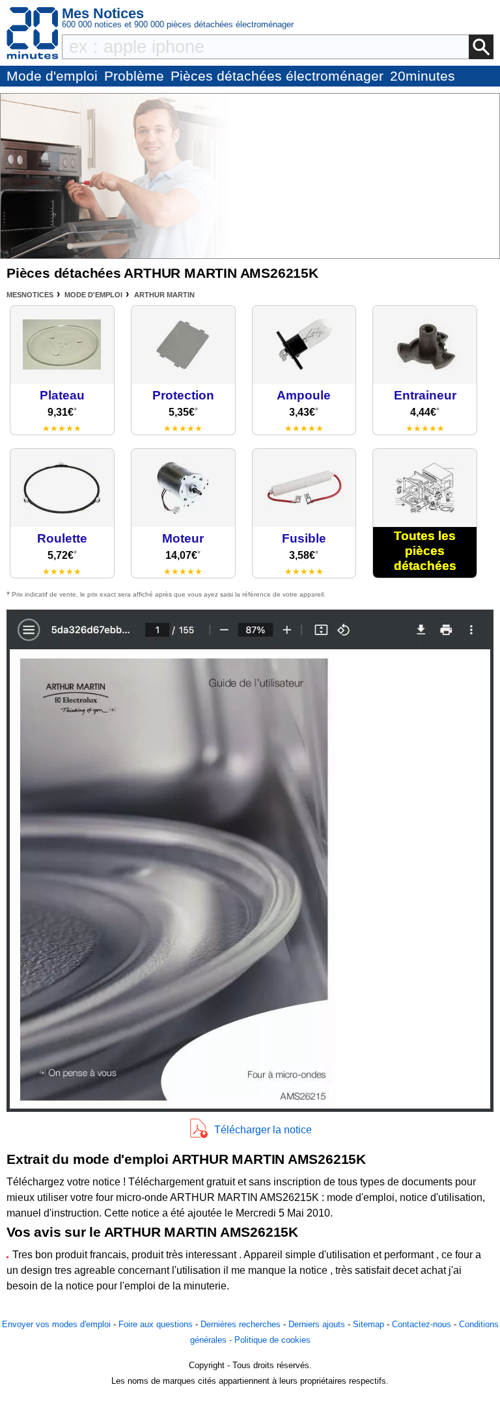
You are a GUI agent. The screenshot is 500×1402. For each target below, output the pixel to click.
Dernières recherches (241, 1324)
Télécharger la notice (263, 1129)
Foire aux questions (155, 1324)
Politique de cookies (272, 1340)
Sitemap (368, 1324)
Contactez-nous (421, 1324)
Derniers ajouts (316, 1324)
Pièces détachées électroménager (277, 75)
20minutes (422, 75)
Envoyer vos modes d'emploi (56, 1324)
